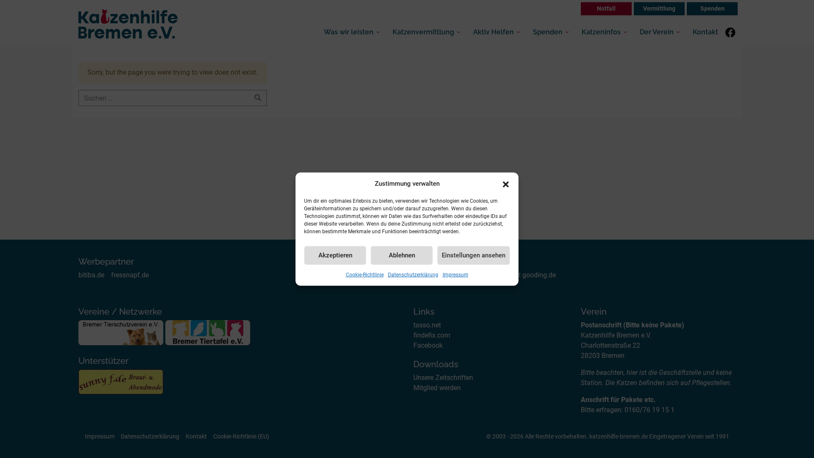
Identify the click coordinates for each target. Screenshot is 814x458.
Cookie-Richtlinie (365, 274)
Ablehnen (402, 255)
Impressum (455, 274)
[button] (506, 183)
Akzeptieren (335, 255)
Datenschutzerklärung (413, 274)
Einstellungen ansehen (473, 255)
